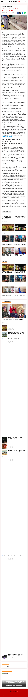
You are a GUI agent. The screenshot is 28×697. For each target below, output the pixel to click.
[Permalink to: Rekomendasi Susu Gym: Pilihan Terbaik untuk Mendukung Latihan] (8, 238)
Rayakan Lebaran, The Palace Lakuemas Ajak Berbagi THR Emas (6, 255)
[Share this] (18, 13)
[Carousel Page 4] (11, 685)
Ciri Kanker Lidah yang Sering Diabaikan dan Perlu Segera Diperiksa (17, 445)
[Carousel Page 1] (7, 685)
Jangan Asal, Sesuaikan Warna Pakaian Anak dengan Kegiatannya (20, 244)
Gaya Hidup (4, 13)
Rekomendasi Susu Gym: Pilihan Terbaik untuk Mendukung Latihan (6, 244)
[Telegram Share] (22, 13)
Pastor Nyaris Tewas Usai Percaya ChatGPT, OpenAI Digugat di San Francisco (15, 438)
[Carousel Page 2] (8, 685)
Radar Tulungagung (6, 666)
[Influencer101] (14, 1)
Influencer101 (11, 695)
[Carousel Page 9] (19, 685)
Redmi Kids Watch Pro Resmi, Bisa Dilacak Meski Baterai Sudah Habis (15, 655)
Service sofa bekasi (7, 211)
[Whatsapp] (25, 13)
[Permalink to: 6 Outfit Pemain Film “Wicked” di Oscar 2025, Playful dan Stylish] (20, 250)
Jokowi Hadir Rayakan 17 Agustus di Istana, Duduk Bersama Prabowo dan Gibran (13, 320)
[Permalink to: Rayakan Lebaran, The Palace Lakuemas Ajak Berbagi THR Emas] (8, 250)
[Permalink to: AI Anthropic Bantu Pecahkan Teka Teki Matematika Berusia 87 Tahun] (4, 505)
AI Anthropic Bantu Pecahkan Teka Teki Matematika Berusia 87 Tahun (16, 458)
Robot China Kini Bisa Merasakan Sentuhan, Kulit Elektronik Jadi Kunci (16, 339)
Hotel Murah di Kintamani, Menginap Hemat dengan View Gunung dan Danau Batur (16, 333)
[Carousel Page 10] (21, 685)
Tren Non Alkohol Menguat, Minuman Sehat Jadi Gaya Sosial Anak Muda (20, 233)
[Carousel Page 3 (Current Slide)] (10, 685)
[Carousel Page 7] (16, 685)
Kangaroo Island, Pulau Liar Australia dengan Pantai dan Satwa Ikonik (16, 451)
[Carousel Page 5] (13, 685)
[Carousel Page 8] (18, 685)
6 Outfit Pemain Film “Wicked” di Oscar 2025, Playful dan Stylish (20, 255)
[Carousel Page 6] (14, 685)
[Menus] (2, 1)
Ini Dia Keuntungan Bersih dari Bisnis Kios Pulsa (20, 216)
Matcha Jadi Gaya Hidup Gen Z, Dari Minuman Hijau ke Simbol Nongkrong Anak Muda (7, 233)
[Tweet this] (20, 13)
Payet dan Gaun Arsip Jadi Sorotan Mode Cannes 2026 (13, 682)
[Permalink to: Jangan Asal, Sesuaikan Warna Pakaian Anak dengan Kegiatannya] (20, 238)
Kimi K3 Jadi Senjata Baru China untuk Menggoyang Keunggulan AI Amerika (16, 556)
